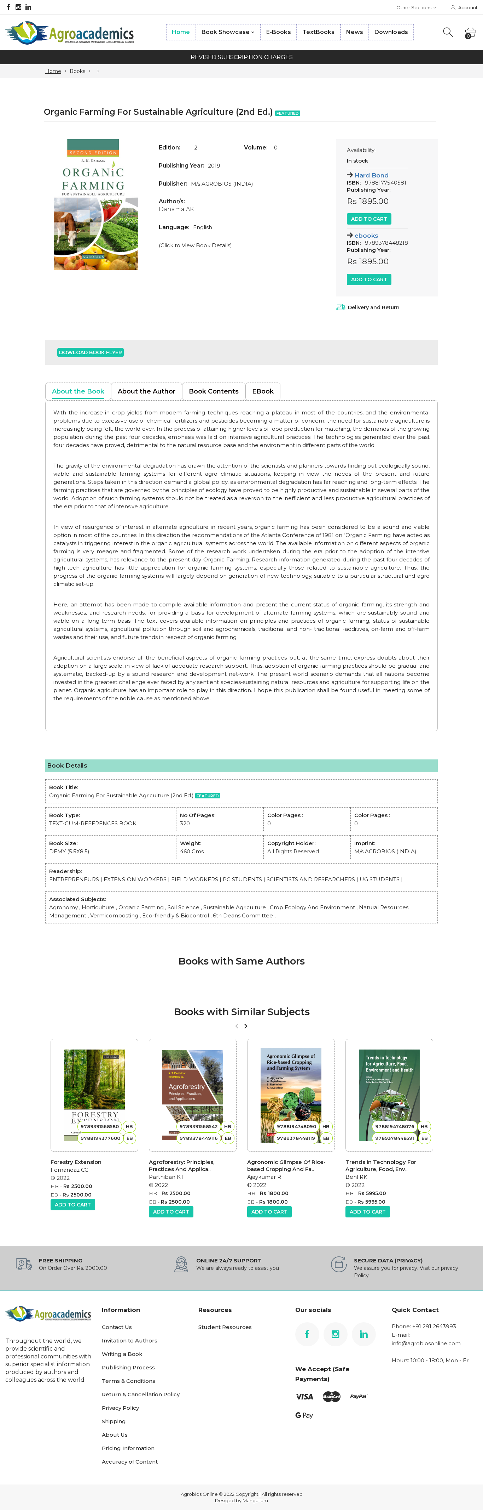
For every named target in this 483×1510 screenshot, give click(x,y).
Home (181, 32)
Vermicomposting (114, 915)
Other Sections (413, 7)
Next (134, 204)
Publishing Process (128, 1367)
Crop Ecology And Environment (312, 907)
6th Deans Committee (243, 915)
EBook (263, 391)
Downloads (391, 32)
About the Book (78, 391)
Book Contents (214, 391)
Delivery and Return (374, 307)
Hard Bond (372, 175)
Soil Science (183, 907)
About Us (115, 1434)
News (354, 32)
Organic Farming (141, 907)
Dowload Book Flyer (90, 352)
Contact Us (117, 1327)
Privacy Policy (120, 1407)
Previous (57, 204)
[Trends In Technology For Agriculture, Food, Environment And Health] (389, 1095)
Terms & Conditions (128, 1381)
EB (54, 1195)
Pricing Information (128, 1448)
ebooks (366, 235)
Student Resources (225, 1327)
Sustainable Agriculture (234, 907)
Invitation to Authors (129, 1340)
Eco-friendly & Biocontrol (176, 915)
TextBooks (318, 32)
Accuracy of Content (130, 1461)
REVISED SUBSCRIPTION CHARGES (242, 57)
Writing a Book (122, 1354)
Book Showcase (226, 32)
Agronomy (63, 907)
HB (55, 1186)
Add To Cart (369, 219)
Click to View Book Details (195, 245)
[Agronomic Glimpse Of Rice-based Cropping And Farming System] (291, 1095)
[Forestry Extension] (94, 1095)
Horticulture (98, 907)
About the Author (146, 391)
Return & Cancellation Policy (141, 1394)
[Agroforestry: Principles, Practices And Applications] (192, 1095)
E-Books (278, 32)
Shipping (114, 1421)
